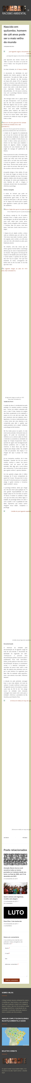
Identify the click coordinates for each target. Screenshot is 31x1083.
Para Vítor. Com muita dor (13, 921)
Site (6, 958)
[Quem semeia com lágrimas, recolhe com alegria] (15, 888)
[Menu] (28, 10)
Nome (7, 948)
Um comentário (8, 903)
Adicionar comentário (11, 964)
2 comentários (8, 926)
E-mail (7, 953)
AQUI (3, 1072)
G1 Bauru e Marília (22, 69)
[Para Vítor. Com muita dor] (15, 913)
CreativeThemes (7, 1081)
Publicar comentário (11, 980)
